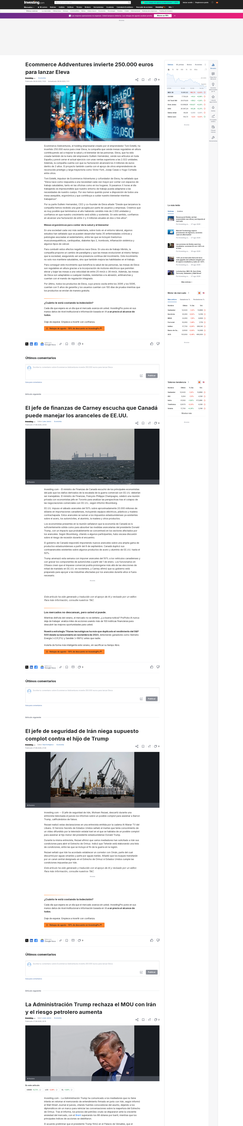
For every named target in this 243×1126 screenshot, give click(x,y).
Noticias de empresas (149, 11)
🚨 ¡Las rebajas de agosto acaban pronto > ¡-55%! (160, 2)
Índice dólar (172, 113)
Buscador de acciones (144, 7)
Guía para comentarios (33, 398)
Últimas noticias (32, 11)
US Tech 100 (172, 100)
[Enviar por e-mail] (73, 359)
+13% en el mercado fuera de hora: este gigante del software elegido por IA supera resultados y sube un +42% (190, 260)
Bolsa (83, 11)
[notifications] (212, 2)
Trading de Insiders (166, 11)
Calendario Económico (125, 7)
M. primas (180, 65)
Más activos (172, 299)
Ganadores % (185, 299)
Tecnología (111, 11)
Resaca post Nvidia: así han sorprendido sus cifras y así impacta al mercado (190, 219)
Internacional (135, 11)
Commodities (74, 11)
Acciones (198, 65)
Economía (101, 11)
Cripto (127, 11)
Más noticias (186, 282)
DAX (169, 109)
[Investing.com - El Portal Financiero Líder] (34, 2)
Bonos (189, 65)
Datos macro (92, 11)
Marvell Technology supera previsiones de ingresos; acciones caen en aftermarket (189, 233)
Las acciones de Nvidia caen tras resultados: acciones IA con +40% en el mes (190, 246)
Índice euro (172, 117)
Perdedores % (198, 299)
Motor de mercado (177, 293)
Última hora (57, 11)
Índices (170, 65)
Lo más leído (46, 11)
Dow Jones (172, 105)
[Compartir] (136, 79)
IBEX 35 (170, 92)
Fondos (120, 11)
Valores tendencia (177, 382)
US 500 (170, 96)
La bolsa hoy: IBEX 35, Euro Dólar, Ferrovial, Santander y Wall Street (188, 272)
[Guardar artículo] (143, 79)
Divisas (65, 11)
